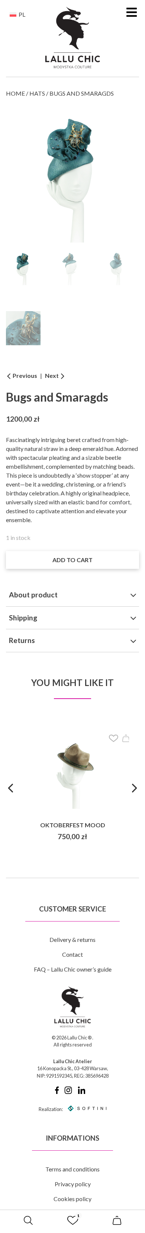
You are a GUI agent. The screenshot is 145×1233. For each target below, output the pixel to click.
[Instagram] (68, 1092)
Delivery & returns (72, 939)
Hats (37, 93)
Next (52, 375)
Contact (72, 954)
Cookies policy (72, 1198)
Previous (24, 375)
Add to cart (72, 559)
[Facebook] (57, 1092)
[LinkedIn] (82, 1092)
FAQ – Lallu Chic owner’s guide (73, 969)
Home (15, 93)
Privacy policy (73, 1183)
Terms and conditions (72, 1169)
